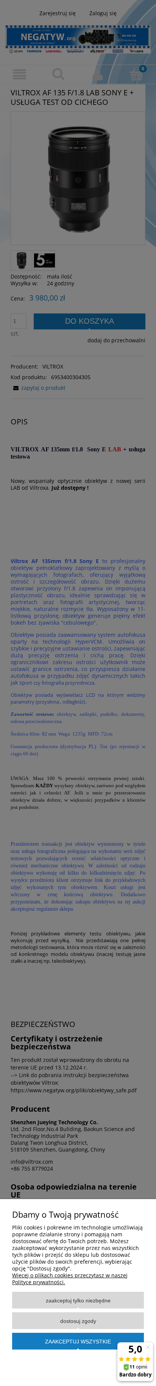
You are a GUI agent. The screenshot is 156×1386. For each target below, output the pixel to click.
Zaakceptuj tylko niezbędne (78, 1300)
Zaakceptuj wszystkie (78, 1342)
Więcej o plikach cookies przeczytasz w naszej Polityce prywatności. (70, 1279)
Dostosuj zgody (78, 1321)
